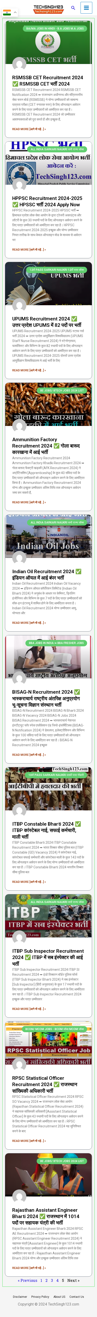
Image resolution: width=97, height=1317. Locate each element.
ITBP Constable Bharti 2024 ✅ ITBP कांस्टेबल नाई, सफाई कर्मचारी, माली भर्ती (46, 830)
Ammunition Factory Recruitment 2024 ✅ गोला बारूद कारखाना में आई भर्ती (46, 446)
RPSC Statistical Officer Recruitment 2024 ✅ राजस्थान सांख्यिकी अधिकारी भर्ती (44, 1084)
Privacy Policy (40, 1296)
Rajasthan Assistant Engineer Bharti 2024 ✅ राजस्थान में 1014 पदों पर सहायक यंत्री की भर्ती (45, 1216)
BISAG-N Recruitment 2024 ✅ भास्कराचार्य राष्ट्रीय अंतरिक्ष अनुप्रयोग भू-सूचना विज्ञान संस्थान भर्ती (46, 698)
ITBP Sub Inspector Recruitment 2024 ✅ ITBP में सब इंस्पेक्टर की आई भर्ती (48, 957)
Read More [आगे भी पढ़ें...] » (29, 129)
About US (59, 1296)
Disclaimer (20, 1296)
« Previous (27, 1280)
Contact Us (76, 1296)
